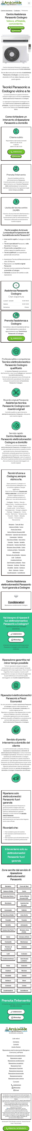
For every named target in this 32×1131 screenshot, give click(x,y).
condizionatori (16, 602)
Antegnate (10, 545)
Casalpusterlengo (16, 560)
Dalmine (20, 537)
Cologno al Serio (12, 550)
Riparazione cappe (16, 1058)
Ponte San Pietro (16, 529)
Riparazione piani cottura (16, 1078)
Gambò (16, 568)
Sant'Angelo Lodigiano (14, 562)
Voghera (16, 565)
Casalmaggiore (12, 573)
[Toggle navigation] (29, 3)
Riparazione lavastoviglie (16, 1073)
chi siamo (16, 1042)
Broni (10, 570)
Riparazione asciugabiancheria (16, 1056)
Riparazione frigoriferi (16, 1068)
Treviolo (16, 542)
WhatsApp (17, 30)
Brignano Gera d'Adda (14, 547)
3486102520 (17, 152)
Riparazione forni (16, 1066)
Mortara (22, 565)
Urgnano (23, 555)
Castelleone (21, 573)
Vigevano (10, 565)
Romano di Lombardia (13, 555)
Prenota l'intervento (17, 1128)
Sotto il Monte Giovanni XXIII (16, 532)
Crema (21, 570)
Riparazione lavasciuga (16, 1071)
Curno (21, 527)
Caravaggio (13, 537)
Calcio (23, 547)
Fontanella (21, 550)
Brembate (9, 535)
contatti (16, 1044)
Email (17, 1090)
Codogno (17, 10)
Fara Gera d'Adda (12, 540)
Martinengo (16, 552)
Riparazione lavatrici (16, 1076)
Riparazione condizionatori (16, 1061)
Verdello (22, 542)
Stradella (10, 568)
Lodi (12, 557)
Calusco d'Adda (14, 527)
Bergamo (11, 524)
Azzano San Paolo (20, 545)
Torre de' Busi (19, 524)
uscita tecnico (16, 1047)
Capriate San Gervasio (20, 535)
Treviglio (10, 542)
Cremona (15, 570)
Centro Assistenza (6, 10)
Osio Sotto (22, 540)
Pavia (23, 562)
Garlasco (22, 568)
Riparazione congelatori (16, 1063)
